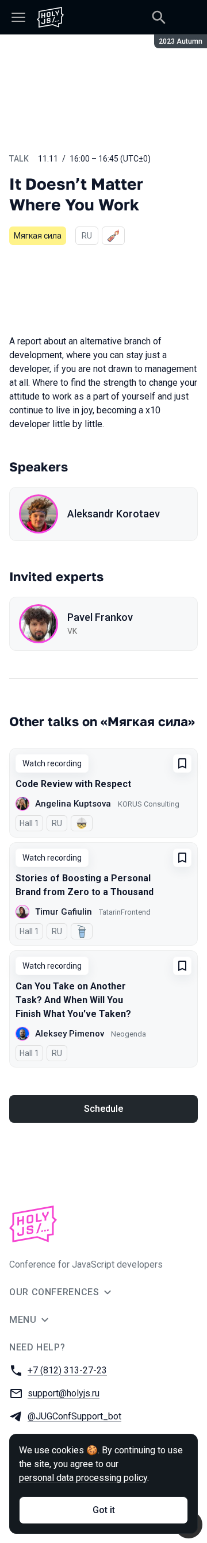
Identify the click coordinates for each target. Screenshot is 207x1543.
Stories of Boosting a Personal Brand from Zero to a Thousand (85, 885)
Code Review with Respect (73, 783)
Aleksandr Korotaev (113, 514)
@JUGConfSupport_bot (74, 1416)
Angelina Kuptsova (73, 803)
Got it (104, 1509)
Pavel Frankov (100, 617)
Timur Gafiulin (63, 911)
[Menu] (18, 17)
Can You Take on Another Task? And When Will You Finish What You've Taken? (73, 1000)
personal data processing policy (83, 1477)
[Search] (158, 17)
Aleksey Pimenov (69, 1033)
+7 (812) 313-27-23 (67, 1370)
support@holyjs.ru (63, 1393)
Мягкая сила (38, 235)
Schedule (103, 1108)
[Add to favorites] (182, 763)
